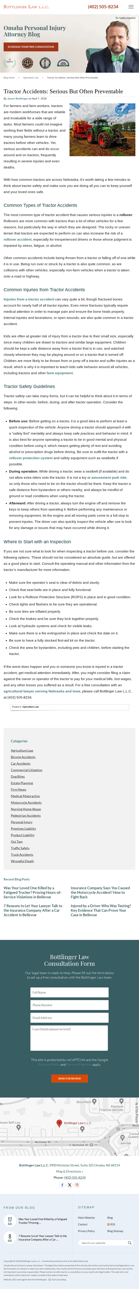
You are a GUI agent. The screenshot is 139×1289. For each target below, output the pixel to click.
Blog (110, 1217)
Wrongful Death (22, 861)
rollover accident (17, 239)
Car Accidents (20, 763)
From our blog (19, 1207)
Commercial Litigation (26, 770)
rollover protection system (31, 458)
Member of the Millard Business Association (63, 63)
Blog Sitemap (115, 1231)
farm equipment (60, 373)
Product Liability (22, 835)
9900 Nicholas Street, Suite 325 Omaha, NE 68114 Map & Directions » (69, 1168)
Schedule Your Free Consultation (31, 46)
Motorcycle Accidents (26, 802)
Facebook (62, 1185)
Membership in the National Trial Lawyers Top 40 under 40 (45, 63)
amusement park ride (109, 477)
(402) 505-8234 (103, 6)
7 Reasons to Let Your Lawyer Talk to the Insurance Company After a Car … (42, 1237)
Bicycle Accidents (23, 757)
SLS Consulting (59, 1279)
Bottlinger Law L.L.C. (26, 6)
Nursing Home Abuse (26, 809)
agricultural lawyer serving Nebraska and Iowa (42, 691)
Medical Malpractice (25, 796)
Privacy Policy (49, 1064)
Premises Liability (23, 829)
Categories (19, 741)
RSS (112, 1224)
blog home (9, 77)
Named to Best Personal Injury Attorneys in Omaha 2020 (10, 63)
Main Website (86, 1217)
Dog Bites (18, 776)
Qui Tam (17, 842)
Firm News (18, 789)
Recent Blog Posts (17, 879)
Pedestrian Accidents (26, 816)
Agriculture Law (31, 77)
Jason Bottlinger (17, 98)
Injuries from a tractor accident (29, 299)
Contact (83, 1224)
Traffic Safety (20, 848)
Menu (129, 6)
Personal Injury (21, 822)
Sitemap (86, 1207)
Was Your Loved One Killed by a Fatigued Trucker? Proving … (42, 1220)
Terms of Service (79, 1064)
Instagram (77, 1185)
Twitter (69, 1185)
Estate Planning (22, 783)
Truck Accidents (22, 855)
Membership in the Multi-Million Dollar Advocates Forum (27, 63)
